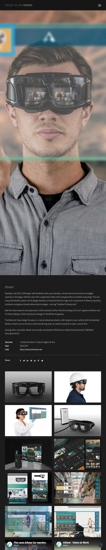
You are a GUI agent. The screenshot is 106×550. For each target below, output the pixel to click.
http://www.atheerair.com (31, 349)
